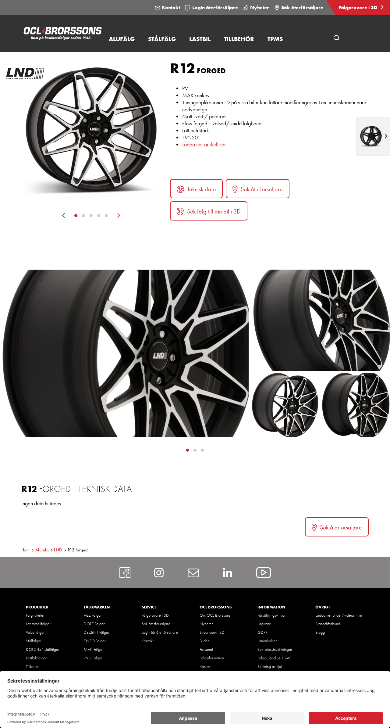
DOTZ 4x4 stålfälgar (42, 649)
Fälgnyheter (35, 615)
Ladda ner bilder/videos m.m (338, 615)
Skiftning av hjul (269, 666)
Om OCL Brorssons (215, 615)
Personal (206, 649)
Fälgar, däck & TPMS (274, 658)
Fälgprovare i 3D (358, 7)
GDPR (262, 632)
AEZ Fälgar (93, 615)
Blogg (320, 632)
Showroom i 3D (212, 632)
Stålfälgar (33, 641)
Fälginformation (212, 658)
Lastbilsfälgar (36, 658)
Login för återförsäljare (160, 632)
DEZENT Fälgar (96, 632)
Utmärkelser (267, 641)
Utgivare (264, 623)
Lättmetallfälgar (38, 623)
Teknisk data (201, 189)
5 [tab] (106, 215)
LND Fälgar (93, 658)
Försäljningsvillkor (271, 615)
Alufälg (42, 550)
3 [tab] (91, 215)
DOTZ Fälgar (94, 623)
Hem (25, 550)
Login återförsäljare (215, 7)
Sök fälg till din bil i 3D (214, 211)
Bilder (204, 641)
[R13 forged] (373, 136)
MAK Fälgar (94, 649)
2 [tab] (83, 215)
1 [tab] (75, 215)
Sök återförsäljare (302, 7)
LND (58, 550)
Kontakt (171, 7)
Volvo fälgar (35, 632)
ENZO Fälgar (95, 641)
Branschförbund (327, 623)
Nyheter (259, 7)
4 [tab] (98, 215)
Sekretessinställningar (274, 649)
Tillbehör (33, 666)
